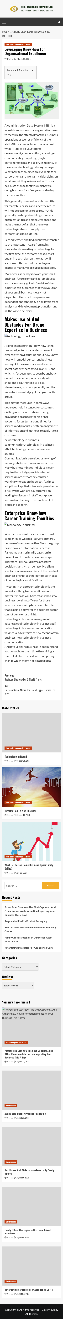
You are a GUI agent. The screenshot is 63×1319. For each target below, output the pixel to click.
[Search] (59, 22)
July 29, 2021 (21, 872)
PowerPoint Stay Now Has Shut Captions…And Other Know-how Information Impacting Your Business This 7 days (30, 911)
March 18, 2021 (24, 59)
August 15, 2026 (22, 1237)
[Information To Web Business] (31, 786)
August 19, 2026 (22, 1177)
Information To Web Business (21, 811)
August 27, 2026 (23, 1061)
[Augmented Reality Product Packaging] (31, 1090)
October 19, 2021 (23, 815)
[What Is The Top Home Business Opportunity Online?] (31, 841)
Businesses (11, 1105)
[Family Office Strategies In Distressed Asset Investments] (31, 1206)
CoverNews (48, 1309)
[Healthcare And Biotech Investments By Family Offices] (31, 1146)
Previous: (23, 677)
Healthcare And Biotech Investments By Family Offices (30, 929)
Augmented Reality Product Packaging (26, 921)
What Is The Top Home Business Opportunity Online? (29, 866)
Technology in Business (16, 1042)
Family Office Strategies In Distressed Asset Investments (28, 939)
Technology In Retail (16, 757)
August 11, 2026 (22, 1293)
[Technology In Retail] (31, 732)
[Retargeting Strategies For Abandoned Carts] (31, 1266)
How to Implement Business (18, 44)
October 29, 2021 (23, 760)
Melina (10, 59)
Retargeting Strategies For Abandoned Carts (29, 947)
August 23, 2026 (23, 1117)
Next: (30, 690)
